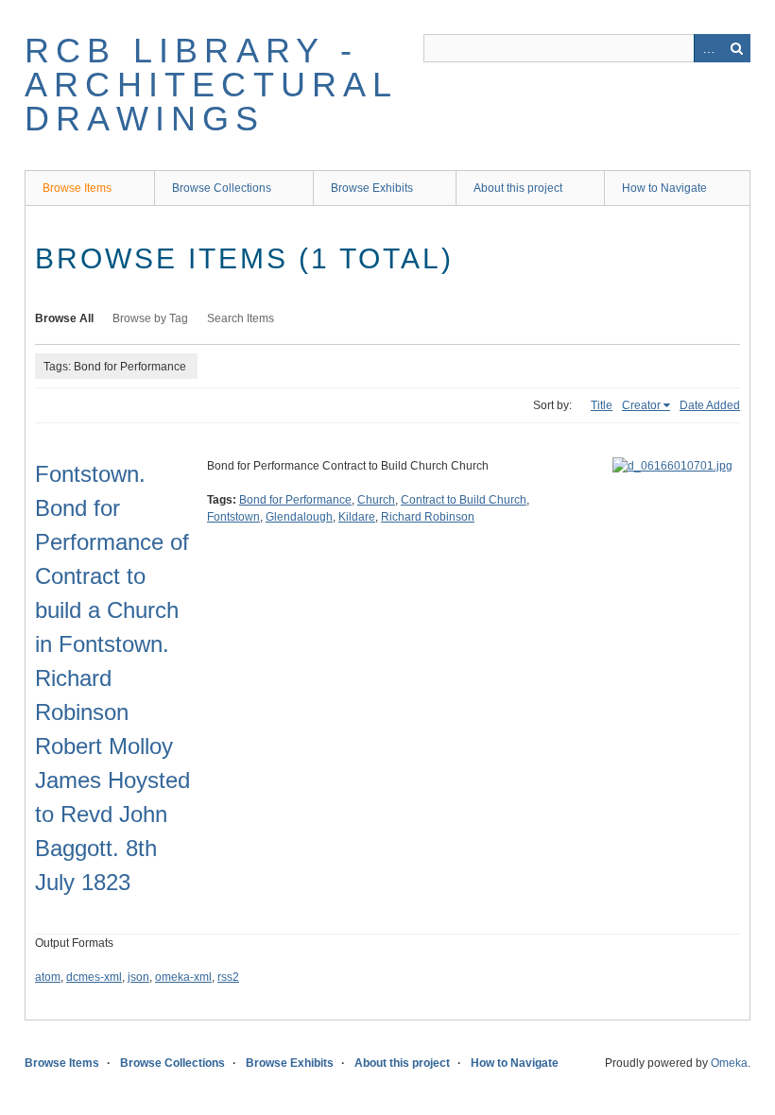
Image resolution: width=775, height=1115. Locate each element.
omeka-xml (183, 977)
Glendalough (299, 516)
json (138, 977)
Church (376, 499)
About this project (518, 188)
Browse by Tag (150, 318)
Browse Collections (221, 188)
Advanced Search (708, 48)
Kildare (356, 516)
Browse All (64, 318)
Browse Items (77, 188)
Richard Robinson (427, 516)
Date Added (710, 405)
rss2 (228, 977)
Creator (641, 405)
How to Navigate (664, 188)
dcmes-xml (94, 977)
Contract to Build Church (463, 499)
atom (47, 977)
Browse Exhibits (372, 188)
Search (736, 48)
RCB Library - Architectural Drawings (211, 84)
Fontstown (233, 516)
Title (601, 405)
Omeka (729, 1063)
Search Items (240, 318)
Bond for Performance (295, 499)
